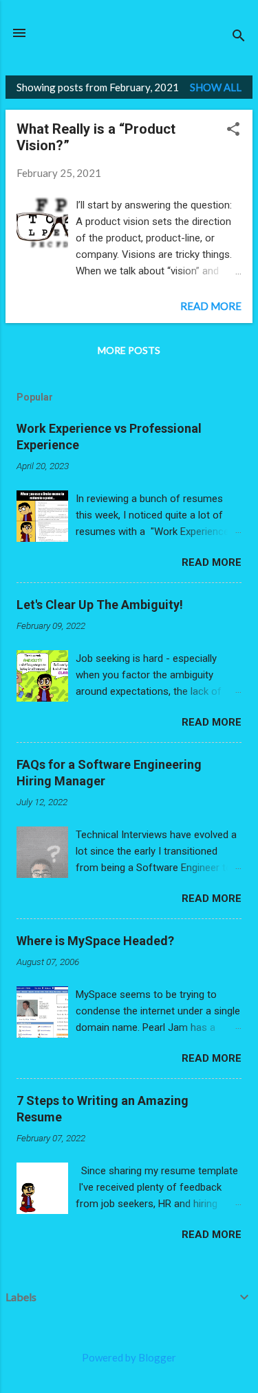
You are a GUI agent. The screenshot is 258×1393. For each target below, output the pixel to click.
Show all (215, 87)
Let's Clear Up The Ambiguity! (100, 604)
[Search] (238, 37)
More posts (129, 350)
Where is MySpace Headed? (95, 940)
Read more (210, 306)
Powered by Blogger (129, 1357)
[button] (233, 130)
